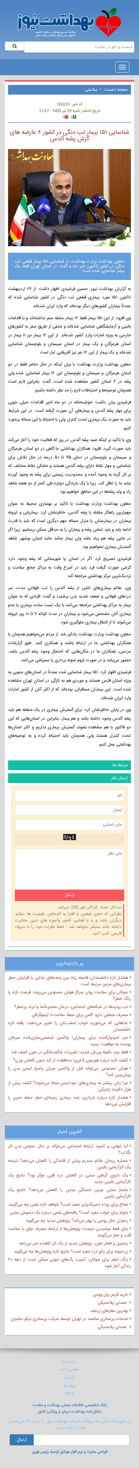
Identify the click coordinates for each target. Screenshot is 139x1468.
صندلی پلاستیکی (113, 1302)
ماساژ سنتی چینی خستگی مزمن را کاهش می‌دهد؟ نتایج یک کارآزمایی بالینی (69, 1193)
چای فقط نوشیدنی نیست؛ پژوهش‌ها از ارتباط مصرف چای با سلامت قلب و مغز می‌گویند (69, 1232)
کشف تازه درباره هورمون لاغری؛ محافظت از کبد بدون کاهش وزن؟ (70, 1060)
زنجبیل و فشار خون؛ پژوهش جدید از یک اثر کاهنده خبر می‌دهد (73, 1243)
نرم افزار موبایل (71, 1452)
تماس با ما (69, 1369)
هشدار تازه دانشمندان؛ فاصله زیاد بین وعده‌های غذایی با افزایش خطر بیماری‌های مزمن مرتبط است (69, 981)
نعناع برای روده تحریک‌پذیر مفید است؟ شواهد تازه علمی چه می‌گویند (68, 1204)
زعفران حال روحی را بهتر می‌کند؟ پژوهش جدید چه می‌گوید (77, 1220)
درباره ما (69, 1361)
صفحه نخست (116, 89)
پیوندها (69, 1385)
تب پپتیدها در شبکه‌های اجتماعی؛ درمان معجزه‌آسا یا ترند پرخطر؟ (71, 1007)
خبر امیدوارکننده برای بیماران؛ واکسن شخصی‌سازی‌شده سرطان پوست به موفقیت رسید (69, 1041)
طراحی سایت (97, 1452)
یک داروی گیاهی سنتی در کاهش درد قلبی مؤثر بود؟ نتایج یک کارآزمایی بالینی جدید (69, 1178)
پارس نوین (40, 1452)
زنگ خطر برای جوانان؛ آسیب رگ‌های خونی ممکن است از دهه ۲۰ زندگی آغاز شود (69, 1263)
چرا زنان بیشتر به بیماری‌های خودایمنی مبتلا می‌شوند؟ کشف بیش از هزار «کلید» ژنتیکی (69, 1086)
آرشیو (69, 1377)
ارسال (22, 1440)
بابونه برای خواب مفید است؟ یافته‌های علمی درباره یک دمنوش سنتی (69, 1212)
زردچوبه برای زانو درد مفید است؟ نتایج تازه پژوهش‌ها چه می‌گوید (71, 1251)
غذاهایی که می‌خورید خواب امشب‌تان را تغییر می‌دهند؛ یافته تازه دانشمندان (69, 1026)
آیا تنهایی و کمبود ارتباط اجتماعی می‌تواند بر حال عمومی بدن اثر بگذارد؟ (69, 1149)
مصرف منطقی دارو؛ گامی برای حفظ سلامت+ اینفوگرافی (80, 1015)
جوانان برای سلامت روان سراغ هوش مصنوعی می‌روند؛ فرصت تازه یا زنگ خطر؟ (69, 995)
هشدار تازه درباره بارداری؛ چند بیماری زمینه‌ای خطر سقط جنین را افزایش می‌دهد (69, 1101)
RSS (69, 1394)
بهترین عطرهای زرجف (109, 1310)
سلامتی (91, 89)
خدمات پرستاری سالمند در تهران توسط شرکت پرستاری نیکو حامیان (69, 1319)
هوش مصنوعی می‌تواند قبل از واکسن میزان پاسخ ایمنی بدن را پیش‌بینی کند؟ (69, 1072)
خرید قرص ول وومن (110, 1294)
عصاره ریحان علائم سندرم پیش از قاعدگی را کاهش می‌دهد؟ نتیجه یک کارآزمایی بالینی (69, 1164)
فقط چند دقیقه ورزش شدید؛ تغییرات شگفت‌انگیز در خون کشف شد (69, 1052)
